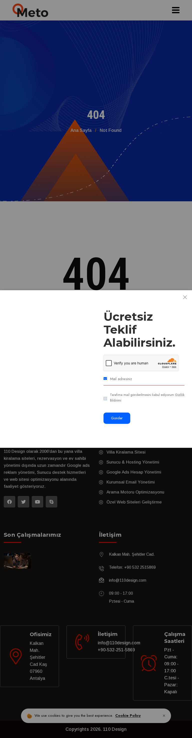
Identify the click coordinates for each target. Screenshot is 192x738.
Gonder (117, 418)
